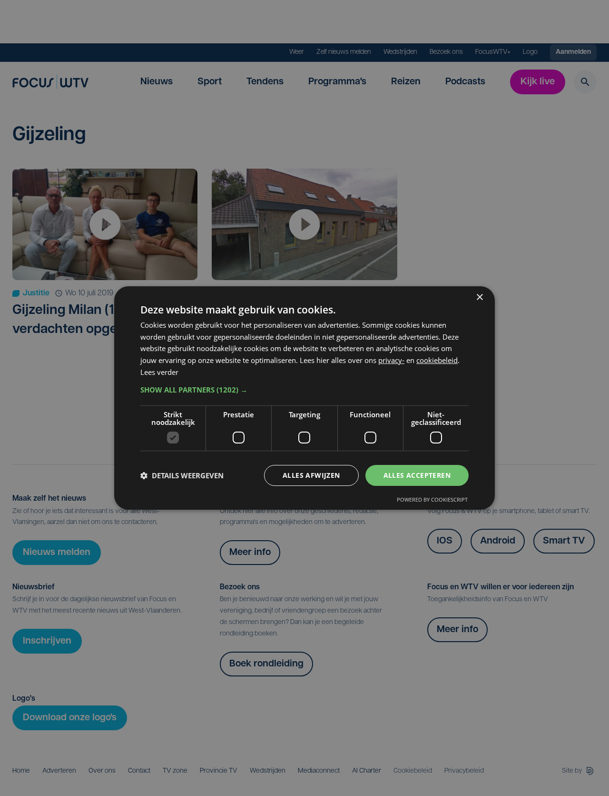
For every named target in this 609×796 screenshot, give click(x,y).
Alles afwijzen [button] (311, 475)
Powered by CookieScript (432, 499)
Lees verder (159, 372)
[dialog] (304, 398)
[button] (304, 389)
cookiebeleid (437, 360)
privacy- (391, 360)
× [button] (479, 297)
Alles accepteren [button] (417, 475)
